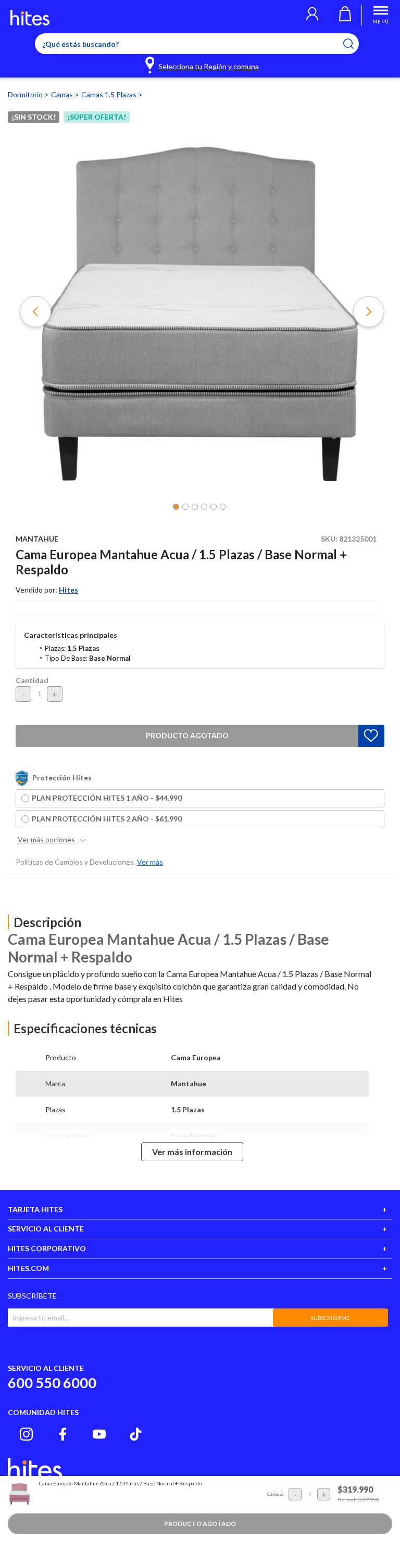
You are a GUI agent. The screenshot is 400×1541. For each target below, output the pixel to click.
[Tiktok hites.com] (135, 1434)
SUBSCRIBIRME (330, 1318)
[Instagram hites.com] (26, 1434)
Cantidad (32, 680)
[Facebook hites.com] (62, 1434)
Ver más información (192, 1152)
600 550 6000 (52, 1382)
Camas (62, 94)
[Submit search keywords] (355, 43)
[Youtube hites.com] (99, 1434)
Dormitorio (26, 94)
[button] (312, 15)
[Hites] (29, 17)
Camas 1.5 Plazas (109, 94)
